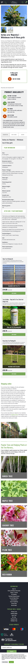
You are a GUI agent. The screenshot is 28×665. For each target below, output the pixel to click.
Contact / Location (14, 592)
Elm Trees (14, 617)
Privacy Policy (14, 603)
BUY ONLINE (14, 293)
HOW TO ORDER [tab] (14, 134)
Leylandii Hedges (14, 613)
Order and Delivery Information (14, 590)
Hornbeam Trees (14, 621)
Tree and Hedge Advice (14, 598)
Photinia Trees (14, 611)
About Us (14, 589)
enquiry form (14, 414)
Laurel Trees (14, 615)
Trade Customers (14, 600)
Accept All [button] (11, 662)
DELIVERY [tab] (22, 134)
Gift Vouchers (14, 594)
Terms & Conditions (14, 601)
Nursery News (14, 605)
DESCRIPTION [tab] (5, 134)
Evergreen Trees (14, 619)
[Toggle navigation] (1, 2)
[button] (25, 15)
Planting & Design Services (14, 596)
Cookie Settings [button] (5, 662)
